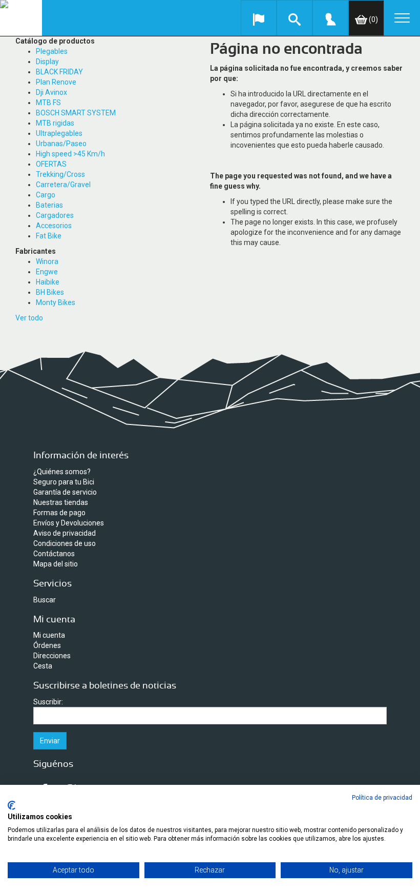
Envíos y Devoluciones (68, 523)
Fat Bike (48, 236)
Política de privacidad (382, 797)
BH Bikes (50, 292)
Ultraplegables (59, 133)
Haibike (47, 282)
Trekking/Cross (60, 174)
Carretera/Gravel (63, 184)
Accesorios (54, 225)
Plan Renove (56, 82)
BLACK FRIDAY (59, 72)
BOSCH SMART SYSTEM (76, 113)
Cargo (45, 195)
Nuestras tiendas (60, 502)
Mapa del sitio (55, 564)
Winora (47, 261)
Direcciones (52, 656)
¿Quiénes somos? (62, 472)
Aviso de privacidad (64, 533)
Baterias (49, 205)
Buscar (44, 600)
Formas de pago (59, 513)
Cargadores (55, 215)
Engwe (47, 272)
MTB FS (48, 102)
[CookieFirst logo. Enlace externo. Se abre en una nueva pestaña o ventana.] (11, 805)
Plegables (52, 51)
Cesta (42, 666)
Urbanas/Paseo (61, 143)
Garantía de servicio (65, 492)
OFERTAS (51, 164)
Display (47, 61)
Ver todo (29, 318)
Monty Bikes (55, 302)
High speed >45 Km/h (70, 154)
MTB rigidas (55, 123)
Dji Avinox (51, 92)
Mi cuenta (49, 635)
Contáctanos (54, 554)
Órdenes (47, 645)
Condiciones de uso (64, 543)
